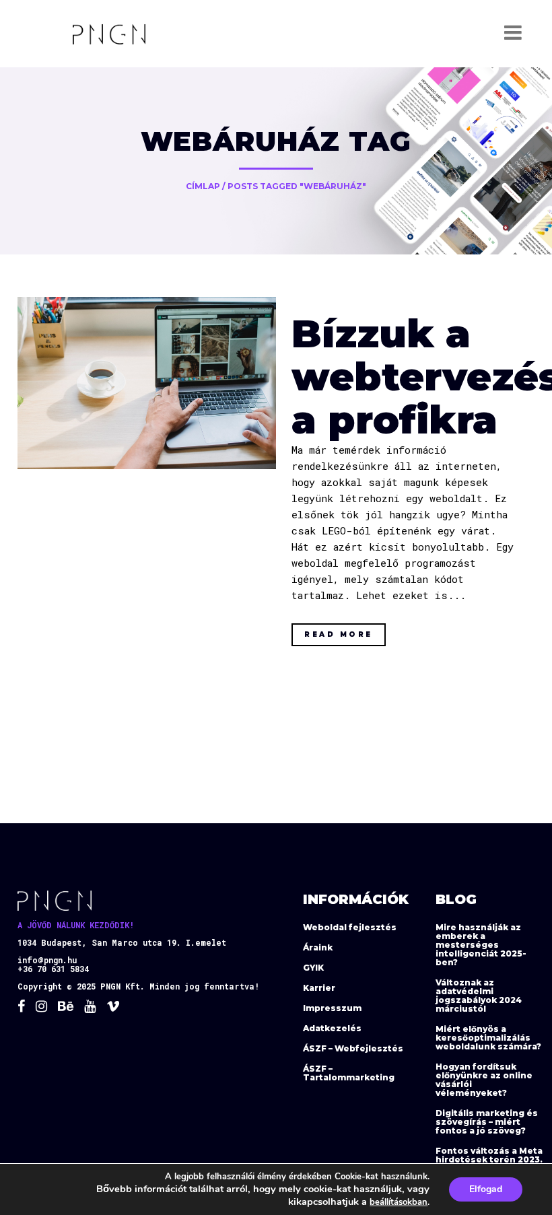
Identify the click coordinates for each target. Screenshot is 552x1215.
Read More (338, 634)
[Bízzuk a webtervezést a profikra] (147, 383)
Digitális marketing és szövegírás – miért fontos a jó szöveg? (487, 1122)
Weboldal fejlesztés (349, 927)
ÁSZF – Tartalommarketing (348, 1073)
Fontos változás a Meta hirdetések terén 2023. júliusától (489, 1159)
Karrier (319, 987)
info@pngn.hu (47, 959)
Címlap (203, 186)
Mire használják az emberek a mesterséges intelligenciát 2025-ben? (481, 945)
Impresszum (332, 1008)
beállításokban (398, 1202)
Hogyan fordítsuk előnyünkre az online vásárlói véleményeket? (484, 1079)
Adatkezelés (332, 1028)
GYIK (313, 967)
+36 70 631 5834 (53, 968)
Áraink (318, 947)
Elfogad (485, 1189)
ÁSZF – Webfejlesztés (353, 1048)
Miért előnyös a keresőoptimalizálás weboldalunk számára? (488, 1038)
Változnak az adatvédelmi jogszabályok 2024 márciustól (479, 995)
